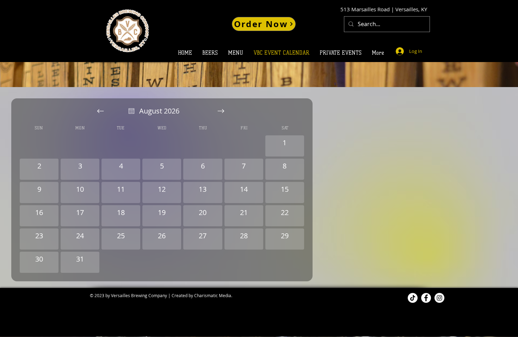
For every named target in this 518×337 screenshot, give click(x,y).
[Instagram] (439, 298)
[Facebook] (426, 298)
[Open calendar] (131, 111)
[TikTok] (413, 298)
